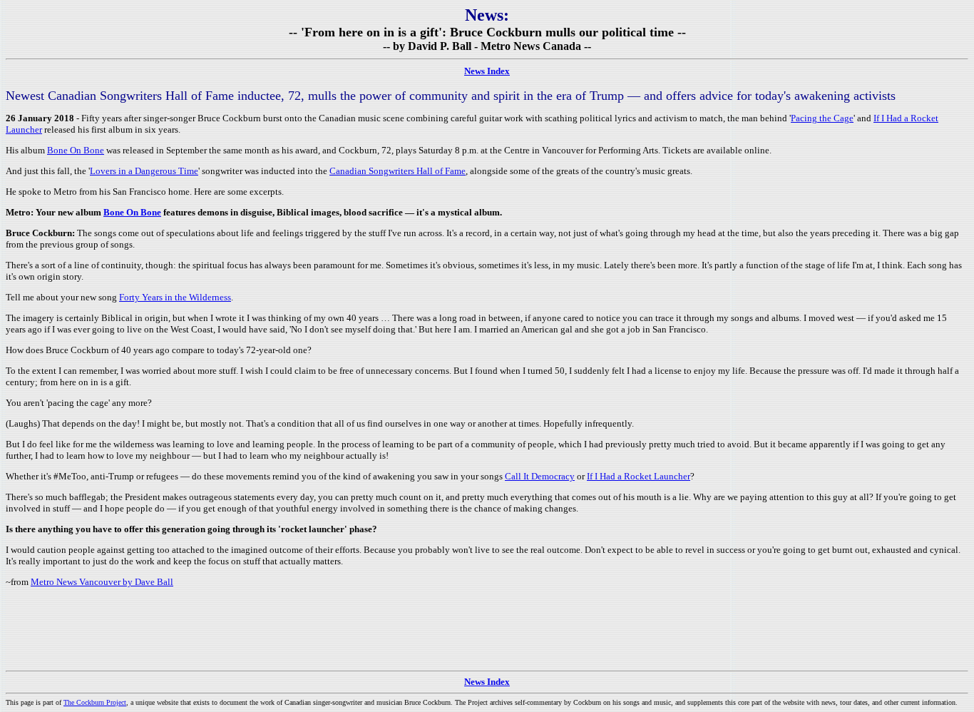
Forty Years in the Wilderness (175, 297)
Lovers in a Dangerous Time (144, 171)
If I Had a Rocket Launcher (638, 476)
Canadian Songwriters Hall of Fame (397, 171)
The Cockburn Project (94, 702)
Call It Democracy (540, 476)
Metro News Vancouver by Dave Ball (102, 581)
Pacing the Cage (822, 118)
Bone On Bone (75, 150)
